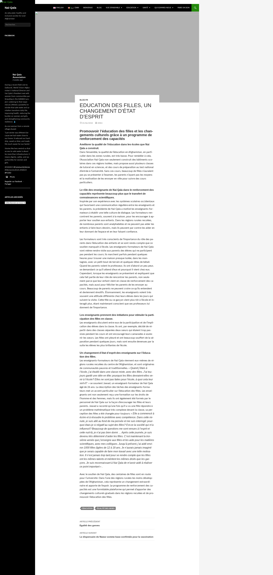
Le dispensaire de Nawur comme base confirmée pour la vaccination (116, 535)
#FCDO (8, 173)
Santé (145, 8)
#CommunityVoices (22, 167)
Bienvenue (88, 8)
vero (100, 123)
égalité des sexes (106, 508)
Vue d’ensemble (113, 8)
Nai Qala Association (19, 75)
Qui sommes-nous (163, 8)
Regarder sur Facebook (13, 181)
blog (99, 8)
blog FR (84, 100)
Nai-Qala (10, 7)
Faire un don (183, 8)
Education (131, 8)
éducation (87, 508)
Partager (8, 184)
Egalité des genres (90, 524)
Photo (12, 177)
